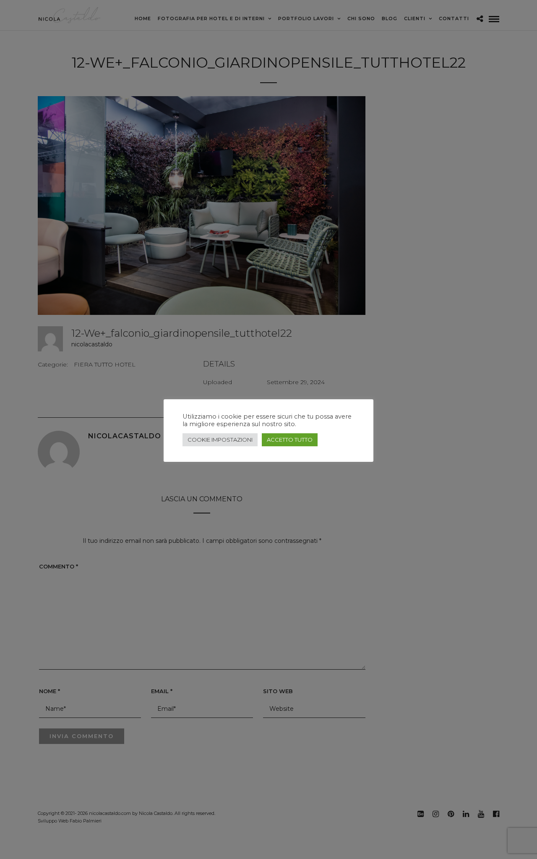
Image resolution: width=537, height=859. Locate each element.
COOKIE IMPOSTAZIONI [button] (220, 439)
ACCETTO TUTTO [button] (290, 439)
